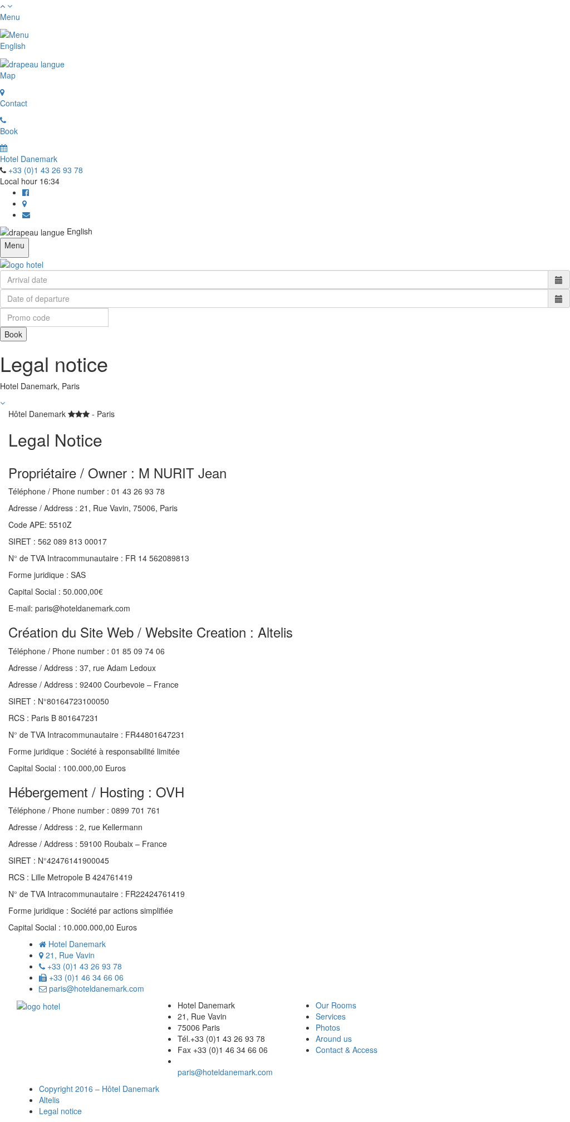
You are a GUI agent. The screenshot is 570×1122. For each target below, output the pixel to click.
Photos (328, 1027)
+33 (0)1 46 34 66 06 (85, 977)
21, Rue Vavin (69, 955)
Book (13, 334)
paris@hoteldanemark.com (95, 988)
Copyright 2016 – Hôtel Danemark (99, 1088)
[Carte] (24, 203)
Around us (334, 1038)
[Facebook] (25, 192)
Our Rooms (336, 1005)
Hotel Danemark (28, 158)
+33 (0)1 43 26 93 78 (45, 169)
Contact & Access (346, 1049)
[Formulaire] (26, 214)
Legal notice (60, 1110)
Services (331, 1016)
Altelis (49, 1099)
